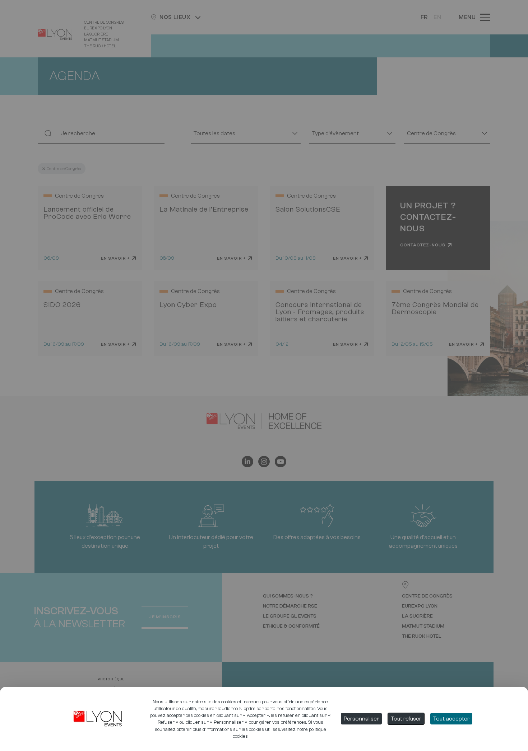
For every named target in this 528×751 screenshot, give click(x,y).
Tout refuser (406, 718)
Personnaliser (361, 718)
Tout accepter (451, 718)
